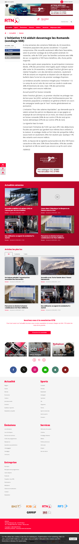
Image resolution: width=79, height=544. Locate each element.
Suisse (21, 33)
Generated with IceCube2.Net (23, 528)
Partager (10, 50)
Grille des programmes (11, 438)
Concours (7, 454)
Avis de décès (44, 451)
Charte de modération (10, 488)
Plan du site (26, 524)
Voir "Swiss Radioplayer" (46, 349)
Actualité (9, 27)
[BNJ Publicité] (15, 506)
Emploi (42, 448)
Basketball (43, 391)
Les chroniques (8, 432)
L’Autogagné (8, 448)
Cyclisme (43, 398)
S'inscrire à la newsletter (39, 332)
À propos (7, 466)
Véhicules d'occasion (46, 429)
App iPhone (55, 369)
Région (6, 385)
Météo (42, 438)
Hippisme (43, 404)
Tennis (42, 407)
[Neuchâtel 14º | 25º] (38, 17)
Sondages (7, 451)
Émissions (23, 27)
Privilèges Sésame (45, 435)
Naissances (7, 441)
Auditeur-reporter (68, 1)
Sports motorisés (45, 411)
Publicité (7, 476)
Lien (9, 57)
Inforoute (43, 445)
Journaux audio (8, 401)
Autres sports (44, 414)
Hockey (42, 388)
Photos (31, 27)
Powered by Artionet (10, 528)
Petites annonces (45, 441)
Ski (41, 401)
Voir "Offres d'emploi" (22, 349)
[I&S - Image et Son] (47, 512)
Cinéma (43, 432)
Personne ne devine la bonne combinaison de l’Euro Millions (52, 237)
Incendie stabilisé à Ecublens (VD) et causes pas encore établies (18, 209)
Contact (6, 491)
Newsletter (7, 495)
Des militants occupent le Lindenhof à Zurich (19, 237)
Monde (6, 391)
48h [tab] (9, 254)
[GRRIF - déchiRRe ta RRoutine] (31, 512)
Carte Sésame (8, 472)
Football (43, 385)
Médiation (7, 485)
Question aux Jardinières (11, 445)
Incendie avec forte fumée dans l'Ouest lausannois (56, 278)
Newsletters (45, 369)
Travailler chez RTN (9, 479)
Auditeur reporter (9, 407)
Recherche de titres (10, 435)
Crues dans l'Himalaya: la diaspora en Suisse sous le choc (55, 209)
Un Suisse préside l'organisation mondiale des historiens (17, 278)
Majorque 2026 (55, 27)
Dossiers (7, 404)
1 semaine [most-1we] (17, 254)
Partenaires (8, 482)
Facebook (13, 369)
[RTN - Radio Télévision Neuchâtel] (47, 506)
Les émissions (8, 429)
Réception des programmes (12, 469)
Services (45, 27)
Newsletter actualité (10, 411)
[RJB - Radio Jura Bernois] (31, 506)
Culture (6, 398)
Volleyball (43, 395)
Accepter (73, 539)
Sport (16, 27)
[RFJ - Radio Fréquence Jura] (63, 506)
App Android (65, 369)
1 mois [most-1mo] (25, 254)
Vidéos (38, 27)
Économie (7, 395)
